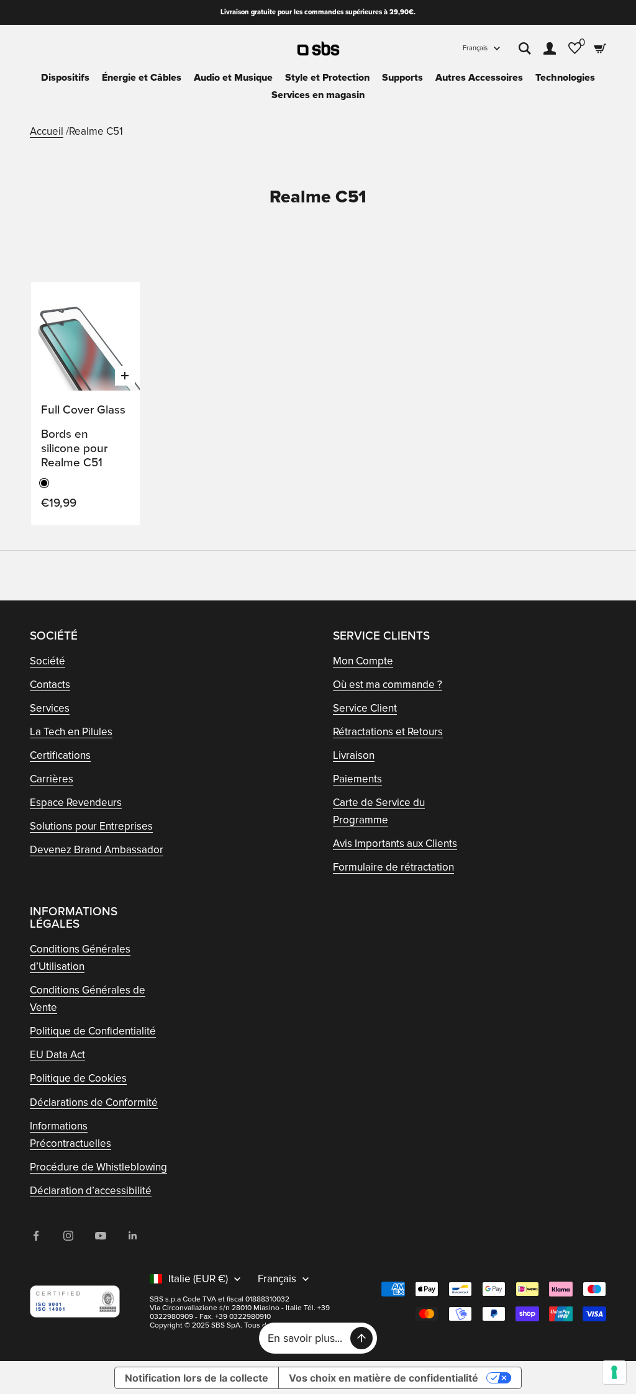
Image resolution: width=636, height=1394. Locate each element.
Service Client (365, 708)
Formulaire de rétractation (393, 867)
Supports (402, 77)
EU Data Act (57, 1054)
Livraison (354, 755)
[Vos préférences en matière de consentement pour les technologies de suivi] (614, 1372)
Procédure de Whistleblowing (98, 1167)
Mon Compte (363, 661)
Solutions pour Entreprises (91, 826)
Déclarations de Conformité (94, 1102)
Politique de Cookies (78, 1078)
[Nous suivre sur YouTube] (100, 1235)
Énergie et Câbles (141, 77)
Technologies (565, 77)
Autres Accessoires (479, 77)
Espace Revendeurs (76, 802)
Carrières (51, 778)
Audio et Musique (233, 77)
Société (47, 661)
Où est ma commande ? (387, 684)
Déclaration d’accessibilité (91, 1190)
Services (50, 708)
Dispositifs (65, 77)
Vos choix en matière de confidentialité (383, 1378)
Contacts (50, 684)
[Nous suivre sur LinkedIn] (133, 1235)
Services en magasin (318, 95)
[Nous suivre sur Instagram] (68, 1235)
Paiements (357, 778)
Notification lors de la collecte (196, 1378)
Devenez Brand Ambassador (96, 849)
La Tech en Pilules (71, 731)
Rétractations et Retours (388, 731)
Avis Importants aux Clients (395, 843)
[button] (117, 303)
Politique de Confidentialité (93, 1031)
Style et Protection (327, 77)
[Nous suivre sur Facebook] (36, 1235)
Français (475, 48)
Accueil (46, 131)
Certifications (60, 755)
